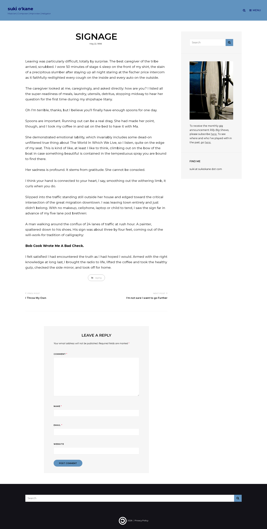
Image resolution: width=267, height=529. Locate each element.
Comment (60, 354)
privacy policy (141, 520)
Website (59, 444)
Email (58, 425)
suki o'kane (20, 8)
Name (58, 406)
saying (98, 278)
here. (214, 134)
